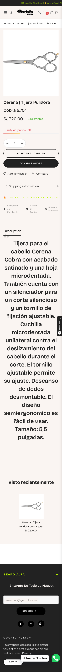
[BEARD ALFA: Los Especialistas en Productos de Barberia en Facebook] (21, 624)
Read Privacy (23, 653)
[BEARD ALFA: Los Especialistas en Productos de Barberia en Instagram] (31, 624)
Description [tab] (12, 231)
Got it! (13, 662)
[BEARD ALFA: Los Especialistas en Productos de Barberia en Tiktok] (41, 623)
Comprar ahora (31, 163)
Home (7, 23)
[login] (38, 12)
